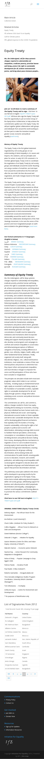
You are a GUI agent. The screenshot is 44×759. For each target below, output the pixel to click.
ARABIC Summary (17, 242)
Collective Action (10, 21)
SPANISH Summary (18, 252)
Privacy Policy (10, 700)
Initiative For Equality (20, 754)
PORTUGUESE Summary (22, 264)
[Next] (35, 674)
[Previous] (13, 674)
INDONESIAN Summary (27, 244)
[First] (8, 674)
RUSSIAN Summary (18, 267)
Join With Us (10, 713)
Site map (25, 756)
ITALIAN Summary (18, 259)
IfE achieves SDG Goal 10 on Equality (17, 33)
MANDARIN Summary (22, 262)
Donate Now (10, 716)
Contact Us (10, 703)
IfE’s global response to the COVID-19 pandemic (21, 40)
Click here (8, 498)
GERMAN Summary (19, 249)
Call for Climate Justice (12, 37)
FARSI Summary (17, 254)
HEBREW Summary (16, 257)
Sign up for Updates (13, 727)
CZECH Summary (16, 247)
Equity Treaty (8, 30)
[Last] (8, 678)
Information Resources (14, 730)
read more (14, 136)
